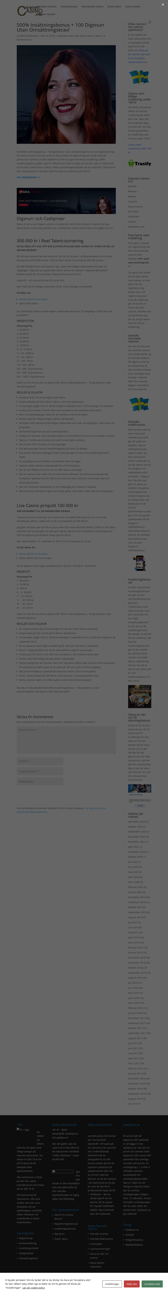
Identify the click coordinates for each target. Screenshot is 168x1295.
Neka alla (132, 1284)
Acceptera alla (152, 1284)
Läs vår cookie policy (33, 1287)
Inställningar (112, 1284)
